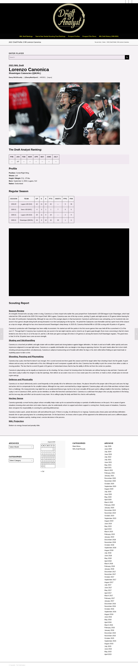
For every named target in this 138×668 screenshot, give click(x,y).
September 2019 (110, 518)
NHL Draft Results (79, 449)
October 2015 (109, 638)
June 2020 (108, 494)
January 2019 (109, 537)
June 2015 (108, 649)
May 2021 (107, 465)
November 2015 (110, 636)
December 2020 (110, 478)
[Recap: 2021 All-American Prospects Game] (1, 334)
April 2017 (107, 593)
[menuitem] (26, 36)
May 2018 (107, 558)
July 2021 (107, 459)
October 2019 (109, 516)
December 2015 (110, 633)
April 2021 (107, 467)
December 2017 (110, 572)
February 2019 (109, 534)
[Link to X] (130, 1)
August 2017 (108, 582)
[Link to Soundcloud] (123, 1)
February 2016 (109, 627)
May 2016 (107, 619)
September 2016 (110, 612)
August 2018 (108, 550)
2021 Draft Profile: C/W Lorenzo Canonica (25, 42)
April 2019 (107, 529)
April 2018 (107, 561)
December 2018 (110, 540)
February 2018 (109, 566)
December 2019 (110, 510)
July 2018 (107, 553)
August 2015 (108, 644)
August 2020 (108, 489)
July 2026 (107, 446)
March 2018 (108, 563)
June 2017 (108, 587)
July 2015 (107, 646)
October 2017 (109, 577)
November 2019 (110, 513)
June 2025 (108, 449)
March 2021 (108, 470)
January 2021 (109, 476)
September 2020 (110, 486)
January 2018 (109, 569)
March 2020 (108, 502)
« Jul (42, 471)
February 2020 (109, 505)
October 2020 (109, 484)
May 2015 (107, 651)
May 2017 (107, 590)
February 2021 (109, 473)
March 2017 (108, 595)
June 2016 (108, 617)
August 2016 (108, 614)
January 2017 (109, 601)
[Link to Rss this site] (127, 1)
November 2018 (110, 542)
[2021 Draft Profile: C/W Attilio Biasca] (136, 334)
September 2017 (110, 580)
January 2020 (109, 508)
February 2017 (109, 598)
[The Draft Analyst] (69, 18)
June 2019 (108, 523)
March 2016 (108, 625)
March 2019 (108, 531)
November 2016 (110, 606)
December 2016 (110, 604)
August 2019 (108, 521)
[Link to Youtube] (133, 1)
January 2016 (109, 630)
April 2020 (107, 499)
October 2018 (109, 545)
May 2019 (107, 526)
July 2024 (107, 452)
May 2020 (107, 497)
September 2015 (110, 641)
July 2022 (107, 457)
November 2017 (110, 574)
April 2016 (107, 622)
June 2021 (108, 462)
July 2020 (107, 491)
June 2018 (108, 555)
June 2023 (108, 454)
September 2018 (110, 548)
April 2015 (107, 654)
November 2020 (110, 481)
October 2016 (109, 609)
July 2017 (107, 585)
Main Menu (76, 446)
